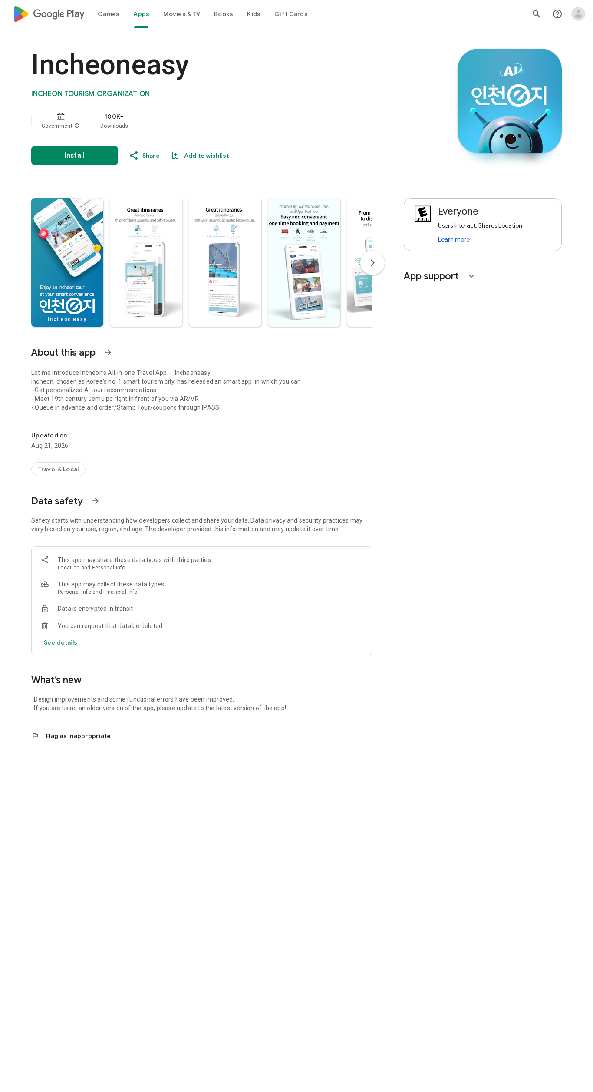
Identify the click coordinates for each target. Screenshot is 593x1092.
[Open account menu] (578, 13)
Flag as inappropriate (71, 736)
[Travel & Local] (58, 469)
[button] (76, 126)
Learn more (454, 239)
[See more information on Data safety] (95, 500)
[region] (205, 120)
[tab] (108, 14)
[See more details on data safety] (60, 642)
